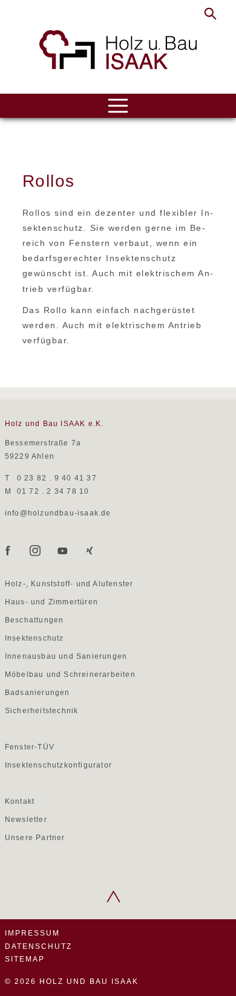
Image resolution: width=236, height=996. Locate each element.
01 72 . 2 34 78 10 (53, 491)
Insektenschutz (34, 638)
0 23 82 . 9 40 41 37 (57, 478)
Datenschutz (38, 946)
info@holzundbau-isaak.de (58, 513)
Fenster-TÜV (29, 747)
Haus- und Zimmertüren (51, 602)
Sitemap (25, 959)
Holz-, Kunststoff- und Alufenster (69, 584)
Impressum (32, 933)
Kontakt (19, 801)
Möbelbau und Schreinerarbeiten (70, 674)
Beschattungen (34, 620)
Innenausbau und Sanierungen (66, 656)
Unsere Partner (35, 837)
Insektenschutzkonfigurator (58, 765)
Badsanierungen (37, 692)
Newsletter (26, 819)
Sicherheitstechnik (42, 711)
